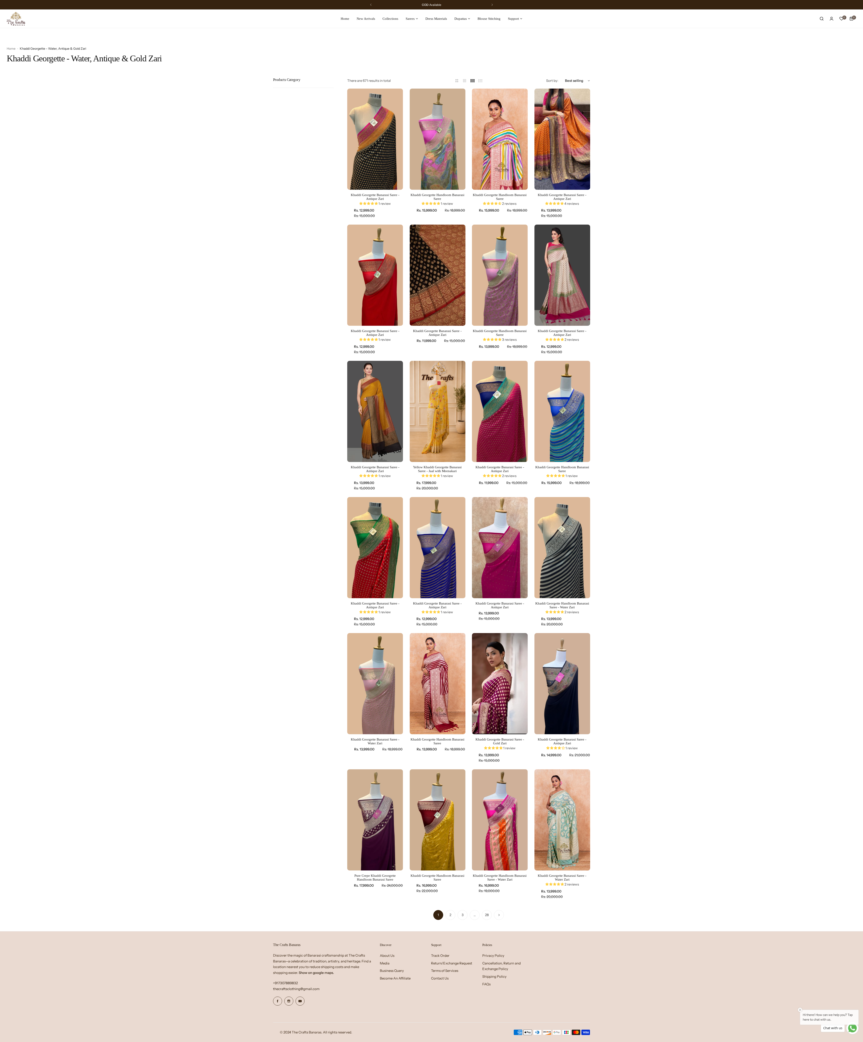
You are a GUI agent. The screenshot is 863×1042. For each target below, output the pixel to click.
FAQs (486, 984)
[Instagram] (288, 1001)
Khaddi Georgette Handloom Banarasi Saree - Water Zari (562, 605)
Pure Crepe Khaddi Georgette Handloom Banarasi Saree (375, 877)
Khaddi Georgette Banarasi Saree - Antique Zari (375, 197)
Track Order (440, 955)
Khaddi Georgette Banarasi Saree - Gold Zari (500, 741)
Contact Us (440, 978)
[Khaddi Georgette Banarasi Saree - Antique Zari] (375, 139)
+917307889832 (285, 983)
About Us (387, 955)
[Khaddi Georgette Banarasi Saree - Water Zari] (375, 683)
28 (487, 915)
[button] (370, 4)
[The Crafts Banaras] (16, 19)
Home (11, 49)
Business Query (392, 970)
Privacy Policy (493, 955)
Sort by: (552, 80)
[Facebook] (277, 1001)
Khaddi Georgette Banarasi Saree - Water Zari (375, 741)
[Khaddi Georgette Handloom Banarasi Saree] (437, 139)
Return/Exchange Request (451, 963)
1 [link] (438, 915)
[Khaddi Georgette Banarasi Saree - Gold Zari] (500, 683)
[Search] (822, 19)
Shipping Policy (494, 976)
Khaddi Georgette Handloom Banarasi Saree (437, 197)
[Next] (499, 915)
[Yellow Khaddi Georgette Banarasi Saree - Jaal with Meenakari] (437, 411)
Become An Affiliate (395, 978)
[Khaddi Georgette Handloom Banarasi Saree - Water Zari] (562, 547)
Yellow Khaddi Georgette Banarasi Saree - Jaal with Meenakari (437, 469)
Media (384, 963)
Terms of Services (444, 970)
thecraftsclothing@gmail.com (296, 989)
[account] (831, 19)
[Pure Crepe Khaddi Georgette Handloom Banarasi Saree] (375, 819)
